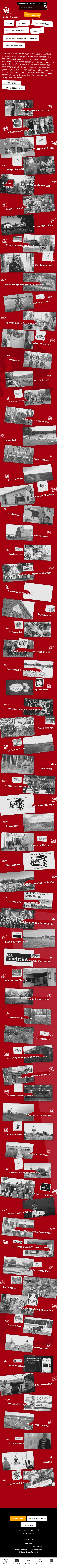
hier (29, 72)
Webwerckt (38, 1549)
